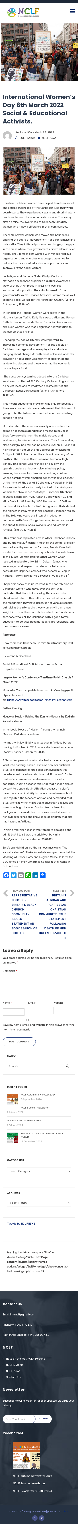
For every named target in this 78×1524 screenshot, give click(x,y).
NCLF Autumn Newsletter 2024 (32, 1476)
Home (6, 73)
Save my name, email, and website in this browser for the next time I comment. (39, 1027)
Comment (10, 971)
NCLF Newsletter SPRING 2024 (32, 1491)
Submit (43, 1418)
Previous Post (24, 912)
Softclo (65, 1511)
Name (7, 1002)
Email (32, 1002)
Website (58, 1002)
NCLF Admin (27, 138)
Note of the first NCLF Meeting (25, 1358)
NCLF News (21, 73)
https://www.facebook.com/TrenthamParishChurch (39, 700)
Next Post (52, 914)
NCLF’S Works (14, 1364)
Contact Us (13, 1377)
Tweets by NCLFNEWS (21, 1223)
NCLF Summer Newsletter (29, 1483)
